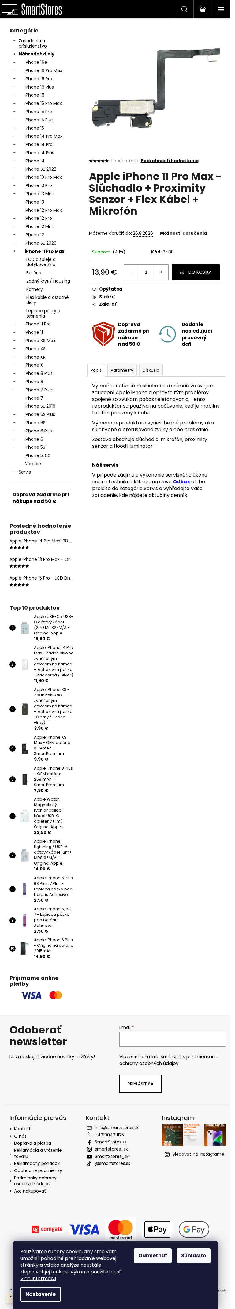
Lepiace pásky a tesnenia (43, 313)
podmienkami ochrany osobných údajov (168, 1060)
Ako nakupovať (30, 1191)
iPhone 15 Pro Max (43, 103)
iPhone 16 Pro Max (43, 70)
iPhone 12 (34, 235)
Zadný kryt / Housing (48, 281)
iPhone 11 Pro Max (44, 251)
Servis (25, 472)
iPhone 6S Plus (40, 414)
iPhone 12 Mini (39, 226)
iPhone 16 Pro (38, 79)
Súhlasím (193, 1255)
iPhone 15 (34, 128)
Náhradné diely (36, 54)
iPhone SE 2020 (41, 243)
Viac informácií (38, 1278)
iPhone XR (35, 357)
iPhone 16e (36, 62)
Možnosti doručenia (183, 233)
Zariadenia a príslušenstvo (33, 43)
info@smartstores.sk (117, 1127)
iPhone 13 (34, 202)
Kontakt (22, 1129)
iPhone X (34, 365)
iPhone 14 (35, 161)
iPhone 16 (34, 95)
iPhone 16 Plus (39, 87)
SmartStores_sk (112, 1156)
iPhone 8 (34, 382)
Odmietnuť (152, 1255)
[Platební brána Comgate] (47, 1229)
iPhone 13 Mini (39, 194)
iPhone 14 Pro (39, 144)
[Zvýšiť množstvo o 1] (161, 272)
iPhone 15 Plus (39, 120)
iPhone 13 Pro (38, 185)
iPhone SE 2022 (40, 169)
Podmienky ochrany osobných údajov (35, 1181)
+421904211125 (109, 1135)
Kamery (34, 289)
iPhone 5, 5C (38, 455)
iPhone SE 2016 (40, 406)
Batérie (33, 273)
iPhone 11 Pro (38, 324)
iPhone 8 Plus (39, 373)
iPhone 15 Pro (38, 111)
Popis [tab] (96, 370)
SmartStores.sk (111, 1142)
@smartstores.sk (112, 1163)
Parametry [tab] (122, 370)
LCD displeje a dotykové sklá (41, 262)
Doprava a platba (32, 1143)
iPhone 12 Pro (38, 218)
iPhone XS (35, 349)
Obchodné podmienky (38, 1170)
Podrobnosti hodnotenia (170, 161)
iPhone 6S (35, 423)
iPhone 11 (34, 332)
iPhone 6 (34, 439)
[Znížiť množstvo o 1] (131, 272)
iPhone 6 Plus (39, 431)
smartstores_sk (111, 1149)
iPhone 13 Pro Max (43, 177)
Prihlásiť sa (140, 1084)
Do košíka (199, 272)
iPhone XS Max (40, 340)
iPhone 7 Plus (39, 390)
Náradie (33, 464)
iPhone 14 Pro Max (43, 136)
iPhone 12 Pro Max (43, 210)
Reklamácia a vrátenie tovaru (38, 1153)
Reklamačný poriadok (37, 1163)
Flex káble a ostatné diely (47, 300)
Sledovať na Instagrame (198, 1154)
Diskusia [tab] (151, 370)
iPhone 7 (34, 398)
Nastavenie (40, 1294)
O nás (20, 1136)
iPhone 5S (35, 447)
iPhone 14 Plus (39, 153)
